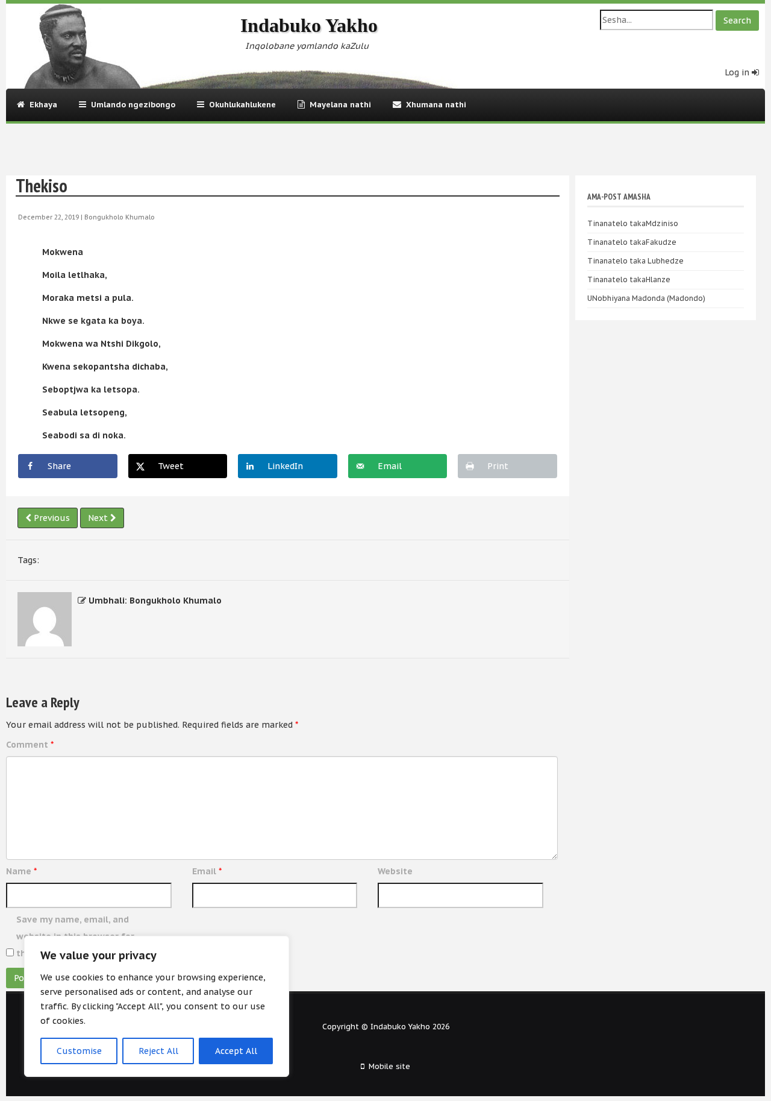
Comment (30, 744)
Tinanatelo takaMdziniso (632, 223)
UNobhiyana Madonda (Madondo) (646, 298)
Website (395, 871)
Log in (738, 72)
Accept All (236, 1051)
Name (21, 871)
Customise (79, 1051)
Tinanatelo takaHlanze (628, 279)
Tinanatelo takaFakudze (631, 242)
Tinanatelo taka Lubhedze (635, 260)
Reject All (158, 1051)
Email (207, 871)
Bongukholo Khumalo (119, 217)
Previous (50, 518)
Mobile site (389, 1066)
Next (99, 518)
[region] (156, 1006)
